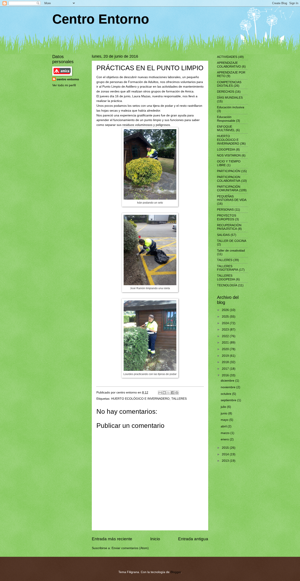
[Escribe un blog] (164, 392)
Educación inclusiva (230, 107)
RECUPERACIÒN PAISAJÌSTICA (229, 227)
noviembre (228, 387)
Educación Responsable (226, 118)
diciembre (228, 380)
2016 (226, 375)
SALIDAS (223, 235)
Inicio (155, 539)
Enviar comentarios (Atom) (130, 548)
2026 (226, 310)
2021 (226, 342)
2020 (226, 349)
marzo (225, 433)
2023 (226, 329)
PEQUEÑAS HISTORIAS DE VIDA (231, 198)
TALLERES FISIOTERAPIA (227, 268)
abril (224, 426)
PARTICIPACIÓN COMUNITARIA (228, 188)
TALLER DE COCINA (231, 241)
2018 (226, 362)
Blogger (175, 572)
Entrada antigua (193, 539)
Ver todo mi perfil (64, 85)
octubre (226, 393)
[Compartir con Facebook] (172, 392)
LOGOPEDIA (226, 149)
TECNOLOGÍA (227, 285)
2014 (226, 454)
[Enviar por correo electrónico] (160, 392)
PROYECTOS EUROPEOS (226, 217)
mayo (225, 419)
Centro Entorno (100, 19)
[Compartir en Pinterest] (177, 392)
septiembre (229, 400)
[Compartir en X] (168, 392)
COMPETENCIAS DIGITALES (229, 84)
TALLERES (179, 398)
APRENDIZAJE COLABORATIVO (229, 64)
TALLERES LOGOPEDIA (226, 277)
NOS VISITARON (229, 155)
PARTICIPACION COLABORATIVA (228, 178)
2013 (226, 460)
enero (225, 439)
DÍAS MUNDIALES (230, 97)
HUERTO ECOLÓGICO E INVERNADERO (140, 398)
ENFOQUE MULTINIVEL (226, 128)
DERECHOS (225, 91)
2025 (226, 316)
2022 (226, 336)
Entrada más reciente (112, 539)
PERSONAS (225, 209)
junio (224, 413)
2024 (226, 323)
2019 (226, 355)
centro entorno (68, 79)
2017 (226, 368)
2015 (226, 447)
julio (224, 406)
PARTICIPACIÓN (228, 171)
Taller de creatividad (231, 250)
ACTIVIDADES (227, 57)
